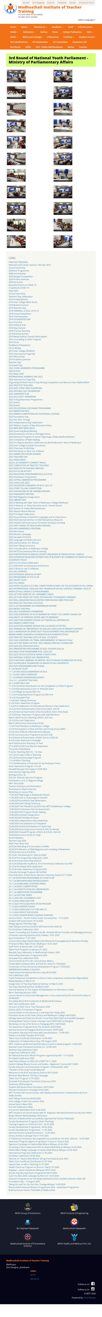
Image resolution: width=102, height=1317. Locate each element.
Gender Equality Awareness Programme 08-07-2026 (33, 1173)
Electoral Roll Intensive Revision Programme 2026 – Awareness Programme (44, 1187)
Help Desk (13, 290)
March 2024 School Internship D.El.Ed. (26, 723)
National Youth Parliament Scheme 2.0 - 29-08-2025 (33, 1047)
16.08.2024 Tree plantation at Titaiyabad (27, 823)
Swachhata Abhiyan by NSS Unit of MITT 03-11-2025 (32, 1061)
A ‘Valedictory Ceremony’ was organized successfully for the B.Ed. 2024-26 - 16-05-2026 (49, 1138)
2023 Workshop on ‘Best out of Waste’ (26, 451)
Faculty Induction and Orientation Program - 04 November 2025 (38, 1067)
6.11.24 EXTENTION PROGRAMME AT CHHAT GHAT (31, 878)
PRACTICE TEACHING (18, 262)
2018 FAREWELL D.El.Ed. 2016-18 (24, 310)
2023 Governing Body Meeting (23, 431)
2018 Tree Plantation (18, 316)
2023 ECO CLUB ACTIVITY (20, 471)
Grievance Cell (80, 42)
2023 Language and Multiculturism (25, 540)
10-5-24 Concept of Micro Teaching (25, 754)
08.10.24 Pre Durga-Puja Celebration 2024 (28, 857)
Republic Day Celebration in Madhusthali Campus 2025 (34, 952)
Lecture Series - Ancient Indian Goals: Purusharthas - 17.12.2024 (38, 918)
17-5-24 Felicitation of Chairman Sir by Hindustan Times (34, 763)
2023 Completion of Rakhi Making (24, 439)
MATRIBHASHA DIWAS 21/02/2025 (24, 969)
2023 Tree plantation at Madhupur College (28, 548)
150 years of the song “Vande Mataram (27, 1069)
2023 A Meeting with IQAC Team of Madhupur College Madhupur (39, 502)
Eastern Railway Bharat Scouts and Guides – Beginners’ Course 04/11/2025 (43, 1064)
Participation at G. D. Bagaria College (26, 780)
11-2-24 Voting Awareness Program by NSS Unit (31, 694)
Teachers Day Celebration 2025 (23, 1049)
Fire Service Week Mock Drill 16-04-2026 (27, 1109)
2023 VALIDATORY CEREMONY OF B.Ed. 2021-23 (30, 485)
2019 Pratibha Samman (20, 359)
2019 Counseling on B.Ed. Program (25, 339)
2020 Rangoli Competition (21, 276)
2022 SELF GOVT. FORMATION (22, 396)
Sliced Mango (89, 1297)
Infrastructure (85, 27)
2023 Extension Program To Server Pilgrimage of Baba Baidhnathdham (42, 436)
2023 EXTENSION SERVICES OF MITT (25, 574)
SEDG (28, 47)
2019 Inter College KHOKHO (21, 351)
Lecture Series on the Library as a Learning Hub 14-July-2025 (37, 1012)
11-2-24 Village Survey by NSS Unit (24, 691)
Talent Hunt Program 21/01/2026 (24, 1078)
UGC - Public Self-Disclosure (49, 47)
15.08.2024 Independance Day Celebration (28, 820)
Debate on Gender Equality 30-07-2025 (27, 1035)
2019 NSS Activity (17, 356)
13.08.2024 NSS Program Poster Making (27, 812)
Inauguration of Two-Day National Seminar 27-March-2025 (36, 983)
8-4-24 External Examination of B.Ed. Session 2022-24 (33, 737)
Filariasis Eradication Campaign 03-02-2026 (29, 1089)
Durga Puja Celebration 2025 (22, 1052)
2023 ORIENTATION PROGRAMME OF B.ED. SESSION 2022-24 (36, 648)
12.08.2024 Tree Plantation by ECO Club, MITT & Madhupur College (40, 806)
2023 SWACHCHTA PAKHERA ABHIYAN (26, 468)
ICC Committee (60, 42)
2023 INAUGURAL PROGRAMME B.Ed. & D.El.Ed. (30, 474)
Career (73, 2)
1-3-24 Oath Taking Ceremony (22, 700)
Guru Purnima (15, 322)
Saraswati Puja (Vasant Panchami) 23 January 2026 (32, 1081)
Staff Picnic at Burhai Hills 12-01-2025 (26, 946)
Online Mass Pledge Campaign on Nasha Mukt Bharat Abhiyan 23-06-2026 (43, 1150)
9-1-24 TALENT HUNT (18, 668)
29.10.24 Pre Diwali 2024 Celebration (26, 866)
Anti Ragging (38, 2)
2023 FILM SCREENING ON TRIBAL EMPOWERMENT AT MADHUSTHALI (40, 640)
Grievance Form (86, 2)
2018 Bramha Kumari (18, 305)
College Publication (72, 32)
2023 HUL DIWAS (16, 583)
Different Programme (19, 270)
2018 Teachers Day (17, 308)
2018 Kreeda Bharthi (18, 299)
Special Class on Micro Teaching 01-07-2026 (29, 1164)
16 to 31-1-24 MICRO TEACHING (23, 680)
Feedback (62, 2)
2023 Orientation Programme (22, 477)
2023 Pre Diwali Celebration (21, 514)
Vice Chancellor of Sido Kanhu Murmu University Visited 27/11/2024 (40, 875)
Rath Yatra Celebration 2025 (22, 1004)
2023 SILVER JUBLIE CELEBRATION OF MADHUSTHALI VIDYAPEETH (39, 663)
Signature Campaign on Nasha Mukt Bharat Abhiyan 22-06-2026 (38, 1144)
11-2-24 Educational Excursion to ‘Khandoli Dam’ (31, 688)
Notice (71, 47)
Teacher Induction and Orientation (25, 786)
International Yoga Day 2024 (22, 772)
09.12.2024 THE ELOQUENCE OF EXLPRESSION (30, 903)
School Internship (17, 267)
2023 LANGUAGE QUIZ (19, 482)
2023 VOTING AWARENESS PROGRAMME (27, 479)
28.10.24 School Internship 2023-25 (25, 860)
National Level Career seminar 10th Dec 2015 (30, 265)
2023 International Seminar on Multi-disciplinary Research (36, 519)
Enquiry (50, 2)
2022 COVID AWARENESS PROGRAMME (27, 368)
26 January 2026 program (20, 1084)
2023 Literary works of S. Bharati (24, 542)
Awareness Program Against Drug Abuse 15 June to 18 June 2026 (39, 1141)
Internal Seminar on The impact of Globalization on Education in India (41, 989)
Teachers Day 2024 (17, 840)
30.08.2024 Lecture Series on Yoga (25, 835)
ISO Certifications (19, 42)
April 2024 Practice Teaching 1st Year (26, 743)
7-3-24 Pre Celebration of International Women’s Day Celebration (39, 706)
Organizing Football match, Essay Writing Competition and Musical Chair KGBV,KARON (49, 382)
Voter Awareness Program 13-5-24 (25, 766)
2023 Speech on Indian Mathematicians (27, 508)
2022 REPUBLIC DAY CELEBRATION (24, 391)
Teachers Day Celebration (21, 296)
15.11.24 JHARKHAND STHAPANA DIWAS (27, 883)
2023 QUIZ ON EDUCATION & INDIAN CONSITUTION (32, 654)
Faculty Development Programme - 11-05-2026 (30, 1130)
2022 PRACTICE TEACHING (21, 385)
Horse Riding (15, 348)
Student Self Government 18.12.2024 (26, 921)
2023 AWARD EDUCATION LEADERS (25, 454)
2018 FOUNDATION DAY (19, 319)
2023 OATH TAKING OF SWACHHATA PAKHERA (30, 525)
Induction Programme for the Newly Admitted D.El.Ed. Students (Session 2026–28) (47, 1178)
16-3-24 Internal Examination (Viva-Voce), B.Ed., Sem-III (34, 709)
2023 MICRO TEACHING (19, 608)
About (24, 27)
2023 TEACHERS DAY (18, 457)
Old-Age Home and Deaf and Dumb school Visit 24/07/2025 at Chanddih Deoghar (46, 1018)
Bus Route (15, 47)
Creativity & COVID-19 (19, 287)
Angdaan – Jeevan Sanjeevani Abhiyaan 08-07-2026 (32, 1170)
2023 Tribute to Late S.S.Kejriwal (24, 568)
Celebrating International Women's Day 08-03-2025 (32, 972)
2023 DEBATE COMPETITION (21, 623)
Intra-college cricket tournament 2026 (26, 1101)
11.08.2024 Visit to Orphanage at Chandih (28, 797)
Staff (70, 27)
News (55, 32)
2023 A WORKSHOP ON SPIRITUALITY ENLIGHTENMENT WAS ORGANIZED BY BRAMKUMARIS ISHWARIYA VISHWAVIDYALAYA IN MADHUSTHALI (44, 633)
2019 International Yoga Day (22, 353)
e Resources (53, 37)
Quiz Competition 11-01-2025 (22, 938)
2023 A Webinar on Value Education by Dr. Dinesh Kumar (35, 505)
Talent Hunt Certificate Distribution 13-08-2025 (30, 1038)
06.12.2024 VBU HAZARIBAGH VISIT (25, 898)
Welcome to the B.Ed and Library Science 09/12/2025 (33, 1072)
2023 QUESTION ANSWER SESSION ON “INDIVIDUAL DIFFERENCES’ (39, 620)
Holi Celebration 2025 (19, 975)
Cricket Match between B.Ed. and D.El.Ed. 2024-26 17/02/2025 (37, 963)
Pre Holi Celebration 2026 (21, 1107)
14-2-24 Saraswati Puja (19, 697)
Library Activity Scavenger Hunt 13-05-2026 (29, 1135)
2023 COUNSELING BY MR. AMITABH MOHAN (29, 491)
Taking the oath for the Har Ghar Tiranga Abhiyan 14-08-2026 (37, 1184)
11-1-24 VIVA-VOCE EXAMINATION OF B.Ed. (28, 671)
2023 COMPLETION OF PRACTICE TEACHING (29, 465)
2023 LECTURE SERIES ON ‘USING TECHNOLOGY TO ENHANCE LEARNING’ (42, 597)
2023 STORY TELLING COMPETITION (25, 488)
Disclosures (40, 27)
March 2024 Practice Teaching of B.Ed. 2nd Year (31, 717)
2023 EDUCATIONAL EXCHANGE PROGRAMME (30, 408)
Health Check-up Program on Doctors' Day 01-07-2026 (34, 1167)
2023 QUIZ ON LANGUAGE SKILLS (24, 646)
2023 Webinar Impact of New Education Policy (30, 425)
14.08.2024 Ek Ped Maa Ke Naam (24, 817)
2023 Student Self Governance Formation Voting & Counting (37, 522)
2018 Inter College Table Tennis (23, 302)
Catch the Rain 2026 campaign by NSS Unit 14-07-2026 (34, 1175)
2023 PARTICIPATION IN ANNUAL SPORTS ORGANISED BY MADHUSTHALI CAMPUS (46, 554)
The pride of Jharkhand (19, 749)
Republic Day (15, 362)
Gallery (43, 32)
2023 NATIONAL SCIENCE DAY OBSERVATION (29, 657)
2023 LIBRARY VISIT (17, 500)
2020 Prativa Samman (19, 279)
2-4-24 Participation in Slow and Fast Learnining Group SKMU (37, 729)
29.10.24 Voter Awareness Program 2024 (28, 869)
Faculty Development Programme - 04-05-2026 (30, 1127)
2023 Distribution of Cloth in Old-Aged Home (29, 434)
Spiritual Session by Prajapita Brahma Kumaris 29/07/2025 (36, 1029)
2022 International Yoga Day (22, 379)
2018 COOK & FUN (17, 325)
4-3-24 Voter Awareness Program (24, 703)
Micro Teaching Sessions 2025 (22, 992)
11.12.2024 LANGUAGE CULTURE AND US (28, 909)
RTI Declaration (40, 42)
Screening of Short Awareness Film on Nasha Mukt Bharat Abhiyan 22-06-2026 (45, 1147)
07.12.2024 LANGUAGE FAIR (21, 900)
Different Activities (17, 273)
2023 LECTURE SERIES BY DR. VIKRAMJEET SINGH (31, 594)
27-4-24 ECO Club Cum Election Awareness (28, 746)
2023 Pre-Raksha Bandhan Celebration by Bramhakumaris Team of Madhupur (45, 442)
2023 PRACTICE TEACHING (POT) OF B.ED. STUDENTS (33, 637)
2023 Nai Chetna (16, 531)
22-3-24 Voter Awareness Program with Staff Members (34, 714)
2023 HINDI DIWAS (17, 459)
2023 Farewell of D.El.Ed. (20, 537)
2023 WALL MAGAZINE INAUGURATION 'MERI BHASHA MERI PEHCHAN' (41, 600)
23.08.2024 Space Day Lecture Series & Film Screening (34, 829)
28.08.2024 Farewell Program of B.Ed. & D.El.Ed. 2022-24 (34, 832)
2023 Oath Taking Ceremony (22, 545)
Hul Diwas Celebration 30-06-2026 (24, 1155)
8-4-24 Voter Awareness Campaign (25, 740)
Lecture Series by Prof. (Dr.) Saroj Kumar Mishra (31, 961)
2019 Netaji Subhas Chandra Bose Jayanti (28, 336)
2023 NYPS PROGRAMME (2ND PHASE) (26, 666)
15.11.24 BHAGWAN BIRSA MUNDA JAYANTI (28, 880)
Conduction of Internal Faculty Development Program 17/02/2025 (39, 966)
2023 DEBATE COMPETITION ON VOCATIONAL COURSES (34, 414)
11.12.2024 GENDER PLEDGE (22, 906)
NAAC (13, 37)
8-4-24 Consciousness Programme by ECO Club (31, 734)
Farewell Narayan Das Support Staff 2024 (28, 769)
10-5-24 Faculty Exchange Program (25, 757)
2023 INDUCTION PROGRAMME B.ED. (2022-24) (30, 651)
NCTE (32, 1274)
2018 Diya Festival (17, 328)
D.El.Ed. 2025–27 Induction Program (25, 1009)
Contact (83, 47)
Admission (28, 32)
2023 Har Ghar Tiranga (19, 419)
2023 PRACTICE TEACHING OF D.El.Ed (26, 603)
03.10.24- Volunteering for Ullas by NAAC (28, 855)
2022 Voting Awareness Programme (25, 399)
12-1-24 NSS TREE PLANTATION (23, 674)
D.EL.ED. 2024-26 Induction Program (26, 777)
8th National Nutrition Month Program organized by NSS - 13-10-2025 (41, 1055)
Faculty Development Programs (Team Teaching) (31, 1121)
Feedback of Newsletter (20, 345)
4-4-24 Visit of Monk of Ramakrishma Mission (30, 731)
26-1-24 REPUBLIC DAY (19, 683)
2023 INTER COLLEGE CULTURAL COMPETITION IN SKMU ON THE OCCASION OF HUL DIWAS (51, 585)
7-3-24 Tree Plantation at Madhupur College (29, 726)
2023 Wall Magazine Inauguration (24, 497)
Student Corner (87, 37)
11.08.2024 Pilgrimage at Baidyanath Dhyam (29, 794)
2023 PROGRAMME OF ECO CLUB (24, 577)
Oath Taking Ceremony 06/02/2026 (25, 1098)
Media (13, 32)
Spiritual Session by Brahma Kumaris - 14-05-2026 (32, 1132)
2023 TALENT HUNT (18, 580)
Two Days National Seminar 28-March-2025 (29, 986)
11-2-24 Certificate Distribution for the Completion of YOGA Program (41, 686)
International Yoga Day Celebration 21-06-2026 (30, 1152)
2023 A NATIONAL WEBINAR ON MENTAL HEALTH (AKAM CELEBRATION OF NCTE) (45, 660)
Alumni (26, 2)
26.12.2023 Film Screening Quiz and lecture (29, 565)
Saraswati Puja (15, 365)
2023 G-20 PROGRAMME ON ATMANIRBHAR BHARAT (32, 605)
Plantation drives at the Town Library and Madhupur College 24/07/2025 (42, 1015)
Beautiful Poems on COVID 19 (22, 285)
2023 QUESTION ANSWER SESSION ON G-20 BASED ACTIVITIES (37, 626)
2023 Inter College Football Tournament (27, 445)
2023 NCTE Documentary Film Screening (27, 551)
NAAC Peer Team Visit (19, 843)
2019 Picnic (14, 342)
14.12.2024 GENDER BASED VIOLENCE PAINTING (31, 915)
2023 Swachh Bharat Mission (22, 511)
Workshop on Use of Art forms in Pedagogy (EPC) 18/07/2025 (37, 1024)
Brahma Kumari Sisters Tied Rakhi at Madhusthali (32, 1190)
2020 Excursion (16, 282)
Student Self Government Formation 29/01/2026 (31, 1087)
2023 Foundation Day (19, 416)
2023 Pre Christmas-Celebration (24, 562)
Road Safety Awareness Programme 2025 (28, 955)
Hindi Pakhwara (16, 837)
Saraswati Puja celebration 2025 (24, 958)
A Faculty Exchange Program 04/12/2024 (27, 872)
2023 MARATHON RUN (19, 411)
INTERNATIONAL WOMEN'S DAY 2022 (26, 376)
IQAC (89, 32)
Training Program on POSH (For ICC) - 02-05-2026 (31, 1124)
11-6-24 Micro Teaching (19, 760)
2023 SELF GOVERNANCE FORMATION (26, 611)
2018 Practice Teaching (19, 331)
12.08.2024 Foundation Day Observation (27, 800)
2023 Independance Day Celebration (26, 422)
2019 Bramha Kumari (18, 333)
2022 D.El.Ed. (15, 371)
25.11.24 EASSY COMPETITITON (23, 886)
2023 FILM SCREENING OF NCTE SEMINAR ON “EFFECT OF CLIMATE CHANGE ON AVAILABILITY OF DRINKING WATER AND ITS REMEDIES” (45, 616)
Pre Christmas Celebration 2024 (23, 929)
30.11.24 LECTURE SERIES (20, 895)
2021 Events (14, 402)
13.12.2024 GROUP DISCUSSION (23, 912)
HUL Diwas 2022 (16, 373)
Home (13, 27)
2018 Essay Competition (20, 313)
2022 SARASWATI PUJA (19, 393)
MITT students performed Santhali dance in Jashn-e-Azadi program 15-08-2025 (45, 1044)
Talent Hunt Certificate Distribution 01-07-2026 (30, 1161)
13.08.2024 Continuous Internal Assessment (29, 809)
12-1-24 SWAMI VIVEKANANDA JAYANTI (26, 677)
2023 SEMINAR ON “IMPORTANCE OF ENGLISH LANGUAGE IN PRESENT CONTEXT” (46, 628)
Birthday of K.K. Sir (17, 774)
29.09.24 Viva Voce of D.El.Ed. (22, 852)
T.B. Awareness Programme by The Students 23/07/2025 (35, 1026)
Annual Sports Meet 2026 (20, 1104)
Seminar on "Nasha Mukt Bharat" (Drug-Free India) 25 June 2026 (38, 1158)
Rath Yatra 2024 (16, 783)
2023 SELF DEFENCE (18, 571)
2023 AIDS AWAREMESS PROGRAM (24, 528)
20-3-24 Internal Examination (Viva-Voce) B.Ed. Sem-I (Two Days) (38, 711)
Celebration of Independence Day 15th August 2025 (33, 1041)
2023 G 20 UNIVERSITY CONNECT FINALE (27, 462)
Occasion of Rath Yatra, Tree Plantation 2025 (29, 1006)
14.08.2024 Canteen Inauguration (24, 814)
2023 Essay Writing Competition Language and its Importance (37, 517)
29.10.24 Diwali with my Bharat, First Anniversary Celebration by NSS (40, 863)
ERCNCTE (34, 1279)
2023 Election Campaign (20, 534)
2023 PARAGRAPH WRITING (21, 494)
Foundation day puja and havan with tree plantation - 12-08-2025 (39, 1032)
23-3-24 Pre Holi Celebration (22, 720)
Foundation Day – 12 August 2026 (24, 1181)
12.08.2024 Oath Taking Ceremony (24, 803)
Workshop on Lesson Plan (21, 792)
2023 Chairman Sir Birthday (21, 448)
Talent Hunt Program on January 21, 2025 (28, 949)
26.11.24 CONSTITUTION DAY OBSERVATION (29, 889)
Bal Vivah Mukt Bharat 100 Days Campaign (28, 1075)
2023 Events (14, 405)
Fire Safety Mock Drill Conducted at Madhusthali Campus (35, 1001)
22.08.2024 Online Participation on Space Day (30, 826)
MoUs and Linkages (32, 37)
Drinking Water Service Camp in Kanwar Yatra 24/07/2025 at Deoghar (41, 1021)
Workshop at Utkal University (22, 789)
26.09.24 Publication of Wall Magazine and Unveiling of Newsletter (39, 849)
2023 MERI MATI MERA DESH (22, 428)
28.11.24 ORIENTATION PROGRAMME (25, 892)
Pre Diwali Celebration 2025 (21, 1058)
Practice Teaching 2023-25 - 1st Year (25, 752)
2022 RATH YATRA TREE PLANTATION (25, 388)
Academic (57, 27)
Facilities (68, 37)
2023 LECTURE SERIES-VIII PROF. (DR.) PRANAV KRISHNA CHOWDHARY (41, 643)
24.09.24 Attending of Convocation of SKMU (29, 846)
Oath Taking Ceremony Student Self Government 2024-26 (35, 926)
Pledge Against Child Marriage (23, 923)
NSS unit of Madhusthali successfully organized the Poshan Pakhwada (41, 1118)
